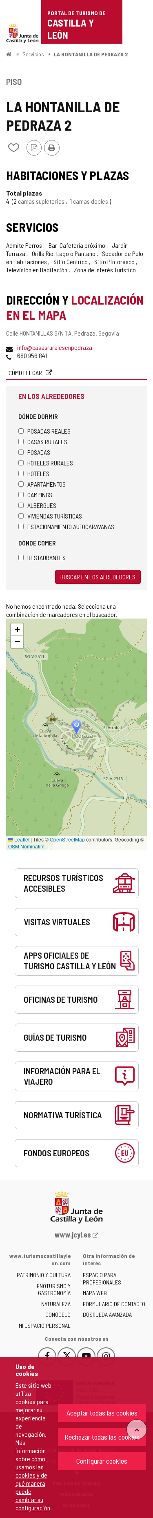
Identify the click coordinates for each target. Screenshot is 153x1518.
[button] (17, 629)
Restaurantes (46, 557)
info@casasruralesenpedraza (54, 347)
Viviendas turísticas (54, 516)
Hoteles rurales (50, 463)
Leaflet (21, 839)
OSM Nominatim (26, 846)
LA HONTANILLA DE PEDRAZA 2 (91, 54)
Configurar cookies (101, 1460)
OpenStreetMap (67, 839)
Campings (39, 495)
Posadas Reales (49, 431)
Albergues (41, 505)
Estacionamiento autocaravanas (70, 526)
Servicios (33, 54)
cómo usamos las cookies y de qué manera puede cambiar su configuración (33, 1483)
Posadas (38, 452)
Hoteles (38, 473)
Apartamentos (46, 484)
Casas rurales (47, 441)
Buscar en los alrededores (97, 577)
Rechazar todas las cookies (102, 1436)
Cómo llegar (26, 372)
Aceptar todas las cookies (102, 1412)
